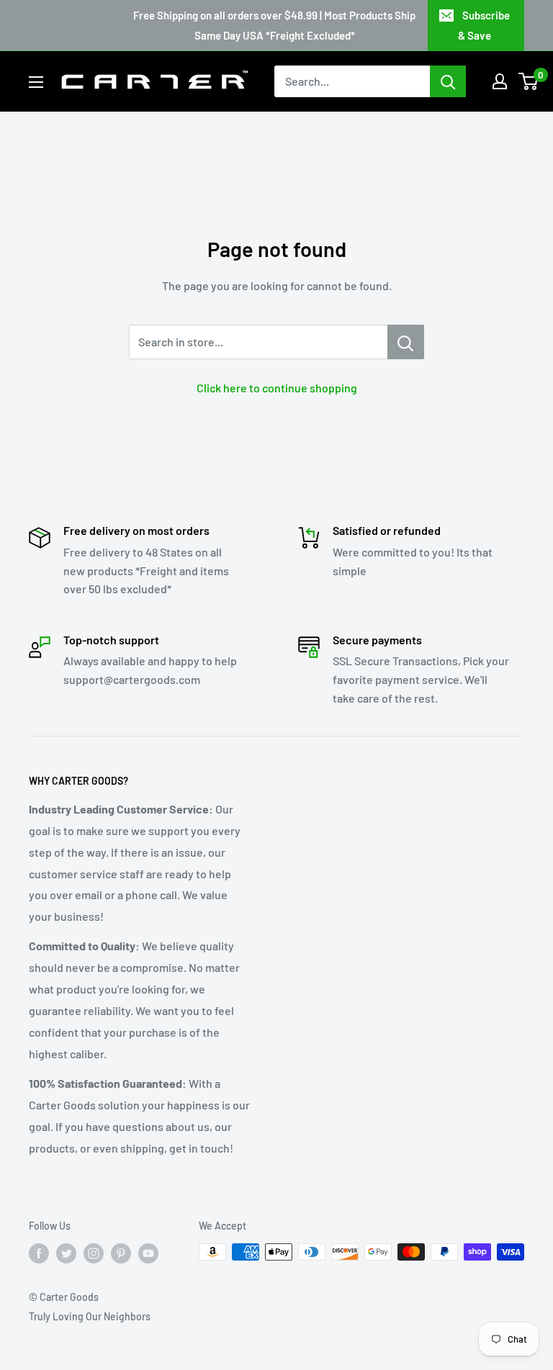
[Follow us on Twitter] (66, 1253)
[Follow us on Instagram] (94, 1253)
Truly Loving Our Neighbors (89, 1316)
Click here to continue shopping (277, 388)
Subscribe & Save (484, 25)
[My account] (500, 81)
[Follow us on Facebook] (39, 1253)
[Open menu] (36, 82)
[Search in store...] (405, 342)
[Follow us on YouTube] (148, 1253)
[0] (529, 81)
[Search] (448, 81)
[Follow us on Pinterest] (121, 1253)
